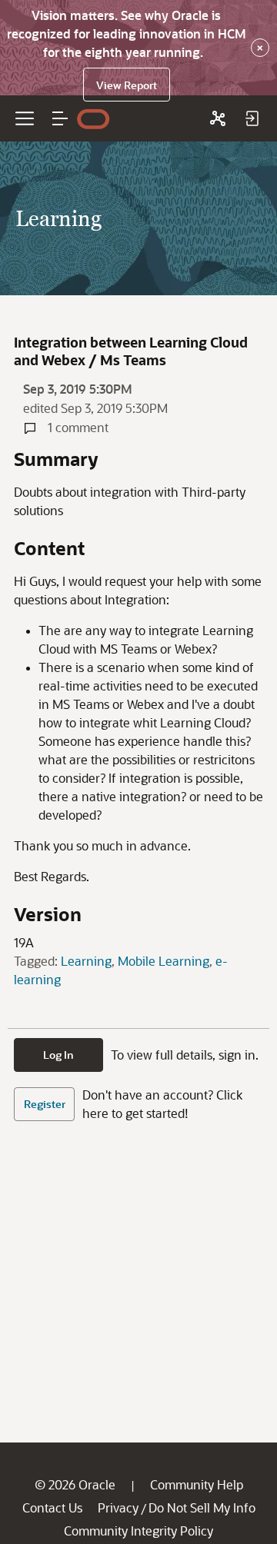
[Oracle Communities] (218, 118)
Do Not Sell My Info (202, 1507)
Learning (86, 961)
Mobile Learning (163, 961)
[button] (60, 118)
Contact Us (52, 1507)
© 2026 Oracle (75, 1484)
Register (44, 1103)
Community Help (196, 1484)
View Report (126, 85)
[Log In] (252, 118)
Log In (58, 1054)
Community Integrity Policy (138, 1530)
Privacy (118, 1507)
